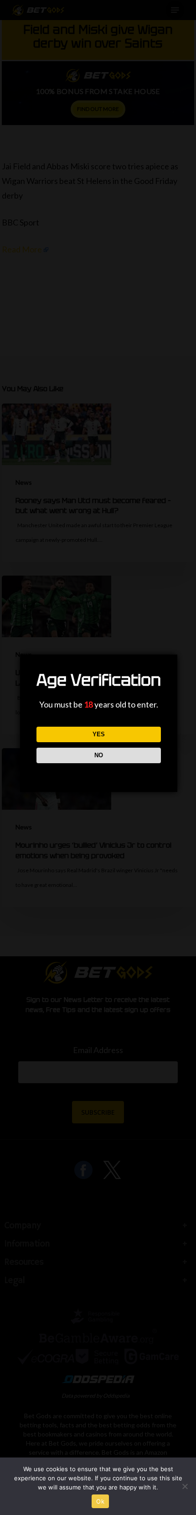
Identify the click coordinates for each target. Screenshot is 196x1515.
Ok (100, 1501)
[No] (184, 1486)
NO (98, 755)
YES (99, 734)
